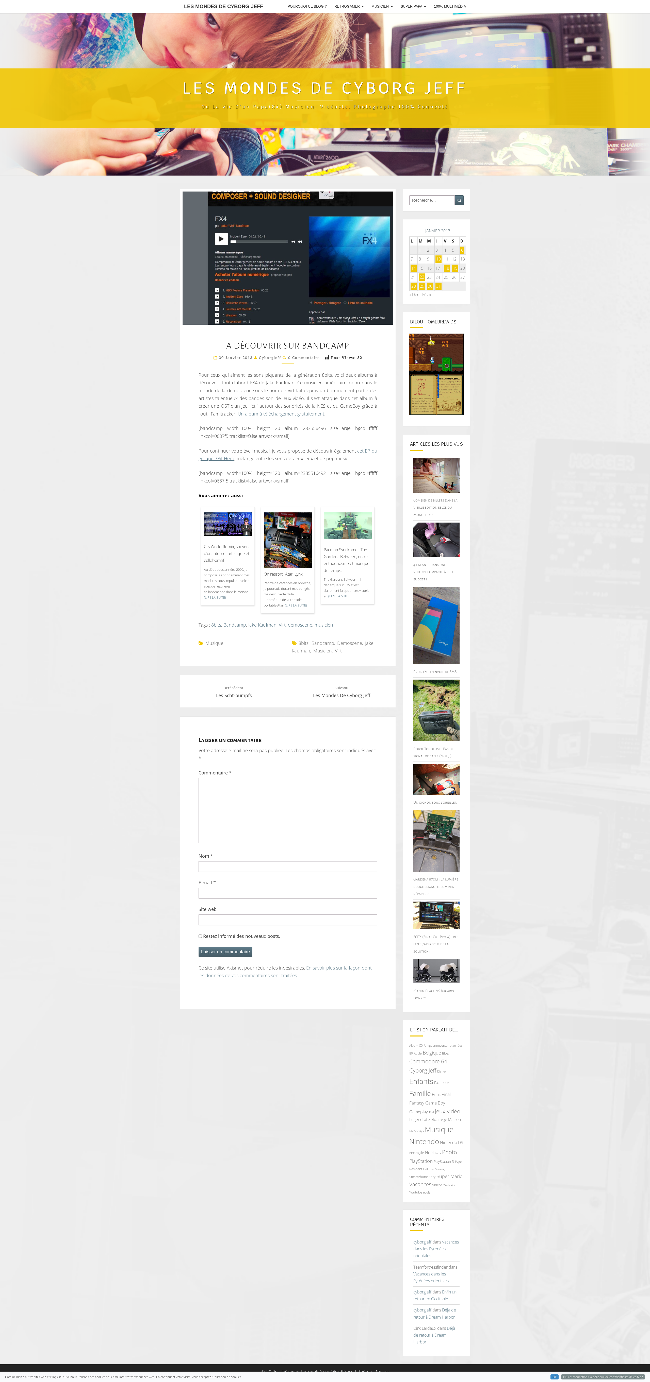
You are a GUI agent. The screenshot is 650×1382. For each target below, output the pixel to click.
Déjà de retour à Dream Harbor (434, 1335)
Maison (454, 1119)
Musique (214, 643)
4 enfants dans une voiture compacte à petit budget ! (434, 572)
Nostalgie (416, 1152)
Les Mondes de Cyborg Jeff (223, 6)
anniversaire (442, 1045)
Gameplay (418, 1112)
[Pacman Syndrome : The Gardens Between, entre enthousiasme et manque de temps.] (348, 528)
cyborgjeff (270, 358)
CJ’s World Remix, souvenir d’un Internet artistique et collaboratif (227, 553)
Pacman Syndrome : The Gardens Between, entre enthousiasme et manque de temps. (346, 560)
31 (438, 286)
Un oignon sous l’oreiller (435, 802)
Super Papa (411, 6)
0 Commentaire (304, 358)
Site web (208, 909)
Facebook (441, 1082)
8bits (216, 625)
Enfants (421, 1081)
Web (446, 1185)
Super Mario (450, 1176)
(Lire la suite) (215, 597)
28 (413, 286)
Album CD (416, 1045)
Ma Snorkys (416, 1131)
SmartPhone (418, 1176)
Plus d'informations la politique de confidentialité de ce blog (603, 1376)
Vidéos (437, 1185)
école (427, 1192)
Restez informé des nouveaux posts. (241, 936)
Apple (418, 1053)
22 (422, 277)
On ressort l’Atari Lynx (283, 574)
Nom (206, 856)
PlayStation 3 (444, 1161)
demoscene (300, 625)
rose (431, 1169)
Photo (449, 1152)
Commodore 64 (428, 1061)
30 (430, 286)
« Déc (414, 294)
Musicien (380, 6)
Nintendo (424, 1141)
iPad (431, 1112)
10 (438, 259)
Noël (429, 1152)
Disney (442, 1071)
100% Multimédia (450, 6)
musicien (324, 625)
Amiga (428, 1045)
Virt (282, 625)
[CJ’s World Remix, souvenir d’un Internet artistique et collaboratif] (228, 526)
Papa (438, 1153)
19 (455, 268)
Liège (443, 1120)
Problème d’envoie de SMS (435, 672)
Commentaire (215, 773)
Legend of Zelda (423, 1119)
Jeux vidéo (447, 1111)
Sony (432, 1177)
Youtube (415, 1192)
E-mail (207, 882)
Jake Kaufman (262, 625)
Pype (458, 1162)
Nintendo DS (451, 1142)
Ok (554, 1376)
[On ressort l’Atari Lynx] (288, 546)
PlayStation (421, 1161)
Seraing (440, 1169)
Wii (453, 1185)
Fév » (426, 294)
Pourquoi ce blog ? (307, 6)
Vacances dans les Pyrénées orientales (436, 1248)
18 (447, 268)
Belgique (432, 1052)
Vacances (420, 1184)
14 (413, 268)
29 (422, 286)
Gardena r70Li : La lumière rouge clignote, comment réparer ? (435, 886)
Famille (420, 1093)
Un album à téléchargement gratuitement (281, 414)
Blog (445, 1053)
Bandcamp (234, 625)
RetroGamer (347, 6)
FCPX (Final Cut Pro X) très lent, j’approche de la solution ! (436, 944)
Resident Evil (418, 1169)
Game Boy (435, 1103)
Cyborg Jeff (422, 1070)
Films (436, 1094)
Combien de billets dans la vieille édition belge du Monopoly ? (435, 507)
